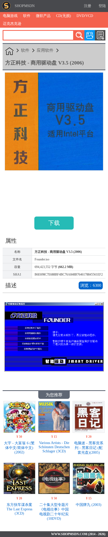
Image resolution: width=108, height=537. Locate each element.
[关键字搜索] (79, 35)
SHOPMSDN (25, 6)
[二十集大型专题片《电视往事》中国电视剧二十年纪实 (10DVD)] (53, 493)
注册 (87, 6)
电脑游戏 (10, 16)
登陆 (102, 6)
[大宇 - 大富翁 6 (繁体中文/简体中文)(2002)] (19, 431)
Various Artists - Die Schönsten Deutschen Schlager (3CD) (54, 447)
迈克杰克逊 (12, 24)
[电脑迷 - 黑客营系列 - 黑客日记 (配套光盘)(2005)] (88, 431)
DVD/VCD (85, 16)
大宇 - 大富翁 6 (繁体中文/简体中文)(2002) (19, 447)
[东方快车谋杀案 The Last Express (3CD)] (19, 493)
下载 (54, 223)
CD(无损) (63, 16)
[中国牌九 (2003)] (88, 493)
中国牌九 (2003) (88, 505)
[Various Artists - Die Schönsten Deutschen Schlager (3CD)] (53, 431)
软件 (26, 16)
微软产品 (43, 16)
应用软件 (45, 50)
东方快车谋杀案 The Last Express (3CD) (19, 509)
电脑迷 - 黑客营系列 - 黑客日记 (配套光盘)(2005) (88, 447)
